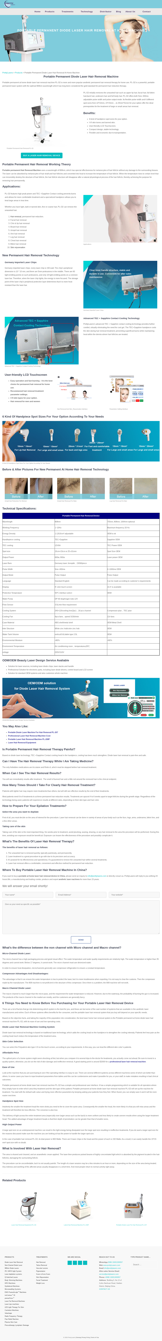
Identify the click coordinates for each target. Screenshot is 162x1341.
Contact (147, 11)
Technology (87, 11)
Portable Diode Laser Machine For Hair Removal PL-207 (33, 732)
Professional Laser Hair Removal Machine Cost (29, 736)
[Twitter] (75, 1263)
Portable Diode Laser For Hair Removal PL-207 (131, 1225)
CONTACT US (104, 1289)
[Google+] (85, 1263)
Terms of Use (95, 1337)
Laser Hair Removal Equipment (22, 743)
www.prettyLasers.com (111, 1265)
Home (37, 11)
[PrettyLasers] (9, 4)
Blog (118, 11)
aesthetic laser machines (69, 879)
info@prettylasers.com (97, 876)
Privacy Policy (86, 1337)
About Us (130, 11)
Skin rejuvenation (17, 247)
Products (49, 11)
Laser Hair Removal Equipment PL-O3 (23, 1225)
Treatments (67, 11)
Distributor (106, 11)
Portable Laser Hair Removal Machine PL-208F (29, 739)
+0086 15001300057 (112, 1277)
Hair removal (15, 217)
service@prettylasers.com (109, 1274)
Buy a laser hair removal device (41, 155)
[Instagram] (80, 1263)
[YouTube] (70, 1263)
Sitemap (78, 1337)
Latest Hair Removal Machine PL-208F (76, 1225)
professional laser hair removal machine (128, 1062)
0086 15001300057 (115, 1262)
